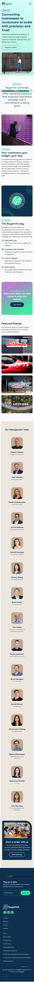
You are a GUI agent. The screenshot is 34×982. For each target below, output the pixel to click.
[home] (7, 4)
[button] (30, 4)
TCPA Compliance (8, 961)
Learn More (17, 305)
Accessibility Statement (10, 950)
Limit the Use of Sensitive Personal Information (16, 957)
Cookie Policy (7, 944)
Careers (5, 928)
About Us (5, 921)
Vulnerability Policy (8, 947)
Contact (5, 925)
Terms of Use (7, 937)
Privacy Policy (7, 940)
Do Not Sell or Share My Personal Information (16, 954)
